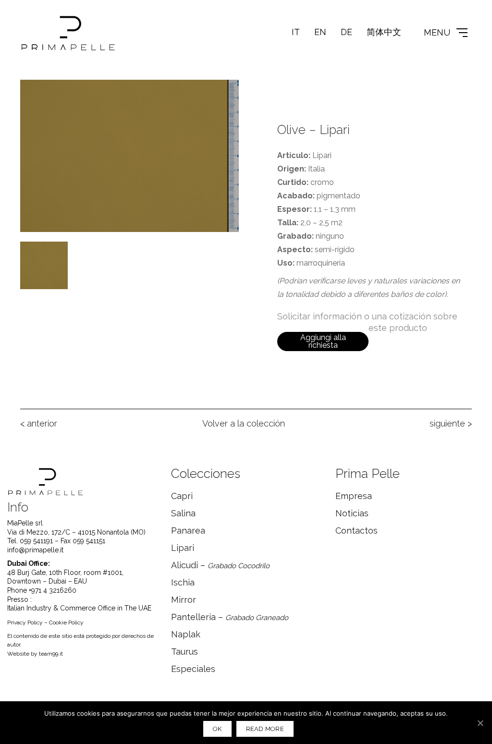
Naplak (185, 634)
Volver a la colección (243, 423)
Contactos (356, 530)
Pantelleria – (229, 617)
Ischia (183, 582)
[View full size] (33, 95)
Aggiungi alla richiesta (323, 341)
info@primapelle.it (35, 550)
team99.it (51, 653)
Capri (182, 496)
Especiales (193, 669)
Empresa (353, 496)
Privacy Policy (25, 622)
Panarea (188, 530)
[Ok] (480, 723)
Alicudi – (220, 565)
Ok (217, 728)
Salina (183, 513)
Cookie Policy (66, 622)
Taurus (184, 651)
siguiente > (451, 423)
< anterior (38, 423)
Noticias (352, 513)
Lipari (182, 548)
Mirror (183, 600)
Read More (265, 728)
